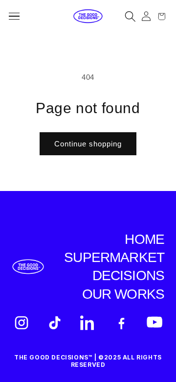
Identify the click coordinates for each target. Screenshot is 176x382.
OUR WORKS (123, 294)
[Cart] (161, 16)
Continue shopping (88, 144)
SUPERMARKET (114, 257)
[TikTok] (55, 323)
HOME (144, 239)
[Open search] (130, 16)
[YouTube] (154, 323)
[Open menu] (17, 16)
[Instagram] (21, 323)
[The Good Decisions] (88, 16)
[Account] (146, 16)
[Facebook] (121, 323)
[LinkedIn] (88, 323)
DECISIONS (128, 275)
